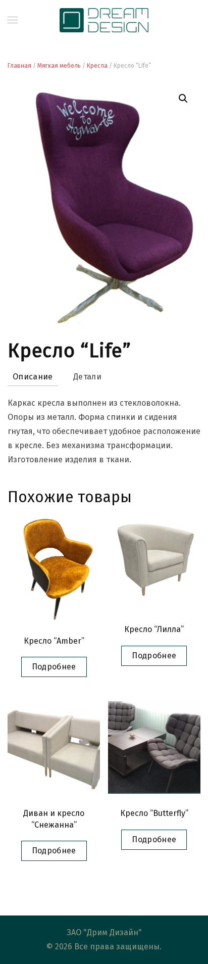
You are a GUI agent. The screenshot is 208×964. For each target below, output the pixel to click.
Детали (87, 376)
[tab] (82, 377)
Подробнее (54, 666)
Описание (33, 376)
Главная (19, 65)
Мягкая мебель (59, 65)
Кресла (97, 65)
